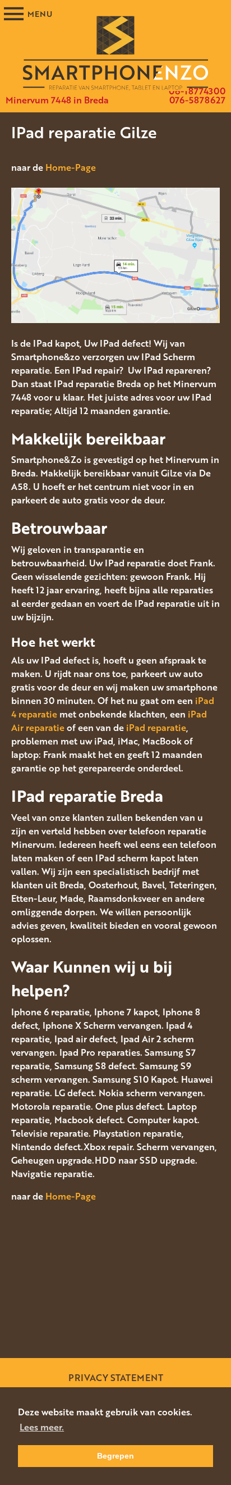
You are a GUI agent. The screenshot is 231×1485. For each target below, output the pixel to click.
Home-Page (70, 167)
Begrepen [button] (115, 1455)
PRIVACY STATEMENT (115, 1377)
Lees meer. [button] (42, 1427)
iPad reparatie (156, 727)
